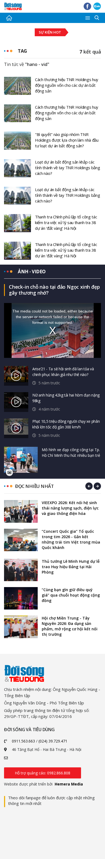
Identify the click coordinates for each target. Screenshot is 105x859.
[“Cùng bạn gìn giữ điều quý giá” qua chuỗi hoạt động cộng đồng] (21, 598)
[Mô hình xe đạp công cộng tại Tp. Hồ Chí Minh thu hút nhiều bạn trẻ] (21, 460)
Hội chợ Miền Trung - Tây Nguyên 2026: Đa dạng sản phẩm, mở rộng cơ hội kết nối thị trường (69, 626)
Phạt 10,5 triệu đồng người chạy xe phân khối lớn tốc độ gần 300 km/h (66, 424)
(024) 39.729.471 (52, 741)
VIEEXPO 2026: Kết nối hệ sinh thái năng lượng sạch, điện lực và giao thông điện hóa (70, 508)
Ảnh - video (32, 271)
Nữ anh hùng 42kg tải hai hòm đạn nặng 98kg (66, 397)
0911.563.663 (23, 741)
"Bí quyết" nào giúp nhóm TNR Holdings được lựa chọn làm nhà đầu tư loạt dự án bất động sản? (67, 140)
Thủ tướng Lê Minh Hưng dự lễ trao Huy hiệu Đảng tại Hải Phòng (71, 567)
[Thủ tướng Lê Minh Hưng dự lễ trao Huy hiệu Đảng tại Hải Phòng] (21, 570)
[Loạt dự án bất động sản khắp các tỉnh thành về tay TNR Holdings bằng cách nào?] (17, 168)
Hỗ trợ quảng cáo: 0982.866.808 (42, 772)
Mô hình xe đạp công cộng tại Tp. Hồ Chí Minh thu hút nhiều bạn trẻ (71, 452)
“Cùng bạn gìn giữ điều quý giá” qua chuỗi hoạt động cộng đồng (71, 595)
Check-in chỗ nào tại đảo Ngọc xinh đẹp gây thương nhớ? (54, 290)
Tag (22, 51)
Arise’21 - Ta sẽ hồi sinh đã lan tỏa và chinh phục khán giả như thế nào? (63, 371)
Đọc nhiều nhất (34, 486)
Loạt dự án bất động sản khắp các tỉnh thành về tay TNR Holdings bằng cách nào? (67, 167)
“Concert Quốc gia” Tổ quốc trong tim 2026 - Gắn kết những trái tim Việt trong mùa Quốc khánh (71, 539)
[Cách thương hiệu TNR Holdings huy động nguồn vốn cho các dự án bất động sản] (17, 85)
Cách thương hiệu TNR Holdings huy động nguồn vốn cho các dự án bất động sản (66, 85)
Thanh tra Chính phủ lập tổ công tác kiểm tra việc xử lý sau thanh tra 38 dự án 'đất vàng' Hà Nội (66, 222)
